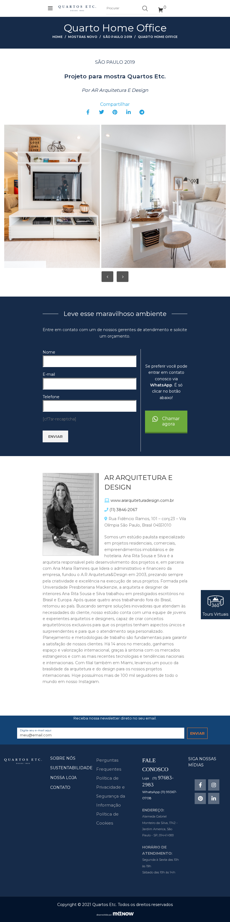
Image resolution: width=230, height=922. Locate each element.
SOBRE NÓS (62, 758)
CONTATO (60, 787)
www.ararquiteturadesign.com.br (142, 500)
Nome (49, 352)
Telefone (51, 396)
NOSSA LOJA (63, 777)
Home (57, 37)
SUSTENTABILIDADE (71, 767)
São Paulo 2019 (117, 37)
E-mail (49, 374)
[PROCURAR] (145, 8)
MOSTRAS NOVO (82, 37)
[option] (51, 196)
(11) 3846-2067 (123, 509)
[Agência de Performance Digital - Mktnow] (115, 913)
